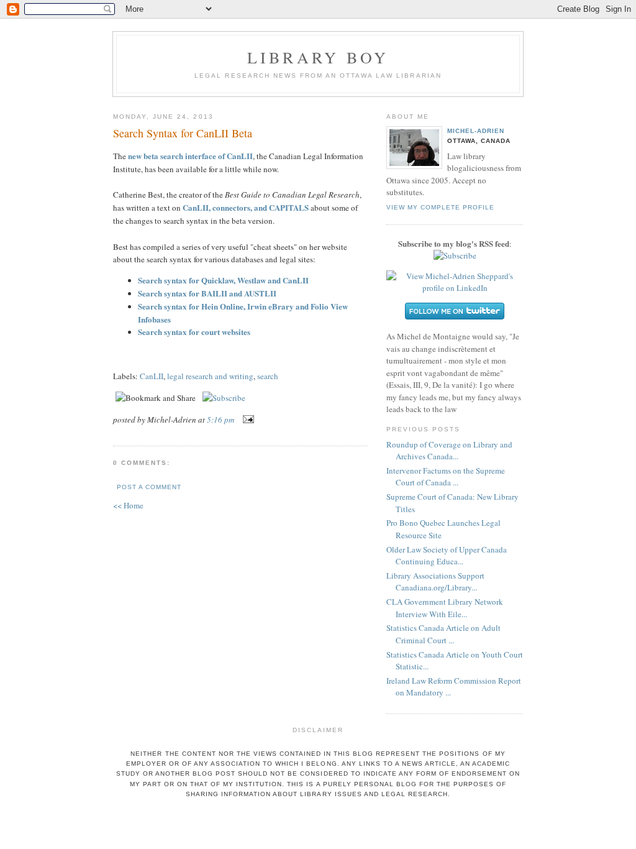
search (267, 376)
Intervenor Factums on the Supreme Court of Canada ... (445, 477)
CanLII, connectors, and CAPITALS (246, 207)
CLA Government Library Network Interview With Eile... (444, 608)
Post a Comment (149, 487)
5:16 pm (220, 419)
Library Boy (318, 57)
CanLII (151, 376)
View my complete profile (440, 207)
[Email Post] (246, 419)
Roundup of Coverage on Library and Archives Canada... (449, 450)
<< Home (128, 505)
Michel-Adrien (475, 130)
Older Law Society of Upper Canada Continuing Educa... (446, 555)
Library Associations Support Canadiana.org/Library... (435, 582)
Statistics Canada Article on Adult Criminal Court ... (443, 634)
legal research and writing (210, 376)
